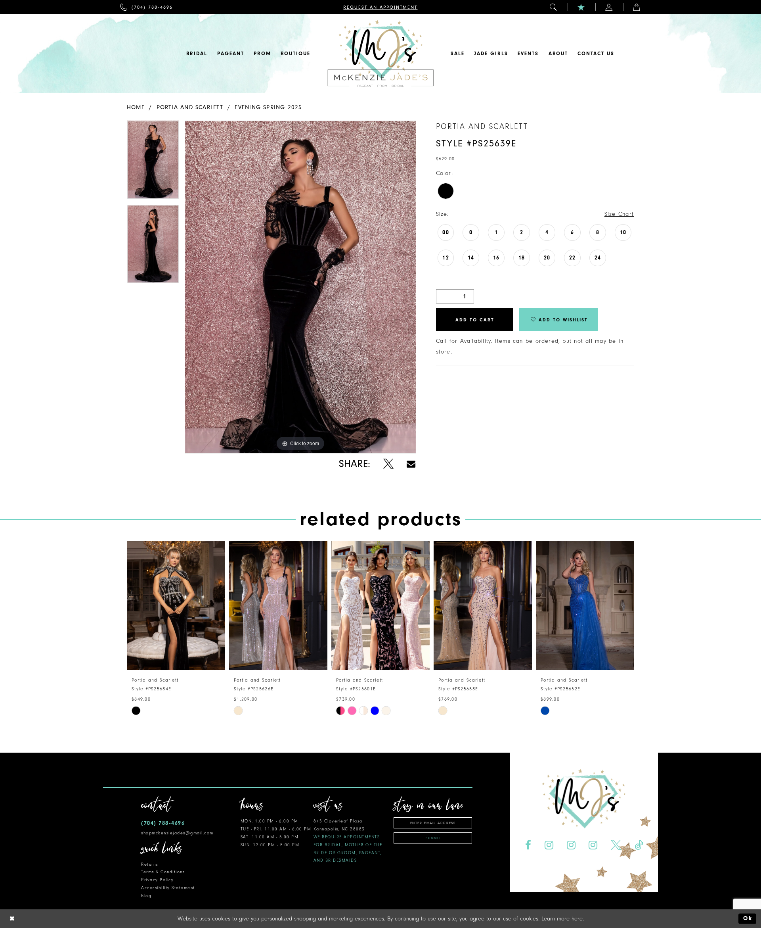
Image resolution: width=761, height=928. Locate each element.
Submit (433, 838)
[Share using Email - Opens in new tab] (411, 464)
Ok (747, 918)
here (577, 918)
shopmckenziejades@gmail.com (177, 833)
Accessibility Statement (168, 887)
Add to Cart (474, 320)
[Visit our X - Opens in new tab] (616, 845)
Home (136, 107)
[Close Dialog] (12, 919)
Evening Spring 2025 (268, 107)
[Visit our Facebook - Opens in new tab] (528, 845)
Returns (149, 864)
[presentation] (176, 605)
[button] (554, 7)
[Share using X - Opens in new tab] (388, 464)
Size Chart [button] (619, 214)
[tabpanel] (153, 163)
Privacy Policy (157, 879)
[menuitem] (146, 7)
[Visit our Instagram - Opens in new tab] (549, 845)
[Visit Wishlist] (581, 7)
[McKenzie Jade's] (380, 53)
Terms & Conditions (163, 871)
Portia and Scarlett (190, 107)
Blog (146, 895)
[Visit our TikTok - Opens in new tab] (639, 845)
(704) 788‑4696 (163, 823)
